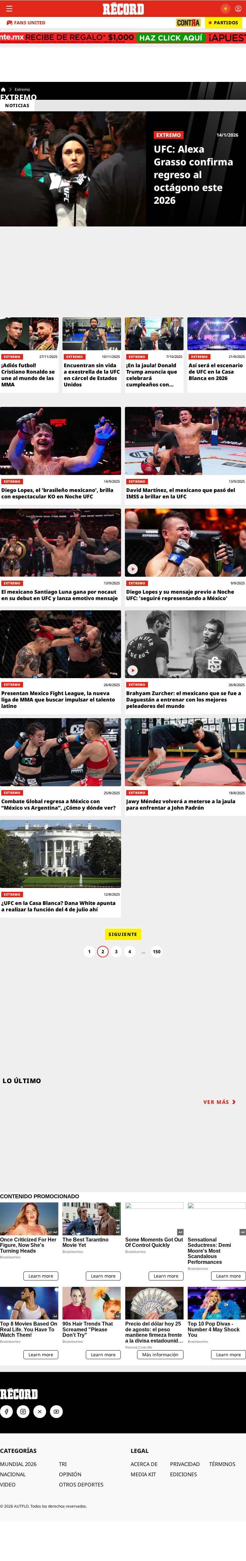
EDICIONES (183, 1474)
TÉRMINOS (222, 1464)
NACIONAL (13, 1474)
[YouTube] (56, 1411)
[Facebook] (6, 1411)
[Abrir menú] (9, 8)
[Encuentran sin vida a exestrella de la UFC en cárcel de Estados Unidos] (91, 355)
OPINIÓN (70, 1474)
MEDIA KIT (143, 1474)
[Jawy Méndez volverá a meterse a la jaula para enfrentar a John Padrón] (185, 767)
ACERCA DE (144, 1464)
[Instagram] (23, 1411)
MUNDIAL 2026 (18, 1464)
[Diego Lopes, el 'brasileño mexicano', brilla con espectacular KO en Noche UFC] (60, 456)
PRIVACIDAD (185, 1464)
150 (156, 951)
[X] (39, 1411)
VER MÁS (216, 1101)
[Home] (3, 89)
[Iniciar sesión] (238, 9)
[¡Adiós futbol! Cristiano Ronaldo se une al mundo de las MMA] (29, 355)
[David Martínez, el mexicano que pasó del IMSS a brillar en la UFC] (185, 456)
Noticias (17, 105)
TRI (63, 1464)
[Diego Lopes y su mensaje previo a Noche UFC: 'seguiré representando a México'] (185, 557)
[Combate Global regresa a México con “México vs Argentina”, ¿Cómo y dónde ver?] (60, 767)
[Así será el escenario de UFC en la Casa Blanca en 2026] (216, 355)
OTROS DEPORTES (81, 1484)
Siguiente (123, 934)
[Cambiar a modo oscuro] (225, 9)
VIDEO (8, 1484)
